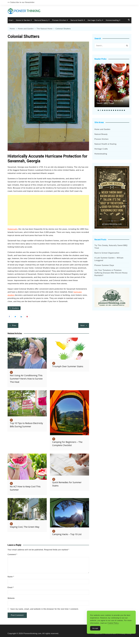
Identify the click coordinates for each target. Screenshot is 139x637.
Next (82, 325)
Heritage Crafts (95, 20)
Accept (95, 628)
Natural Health (77, 20)
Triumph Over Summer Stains (67, 366)
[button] (98, 110)
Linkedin (22, 316)
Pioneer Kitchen (59, 20)
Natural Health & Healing (105, 144)
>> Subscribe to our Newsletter (21, 2)
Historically (12, 229)
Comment (12, 554)
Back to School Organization (106, 253)
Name (11, 577)
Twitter (16, 316)
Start (11, 20)
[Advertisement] (48, 210)
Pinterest (28, 316)
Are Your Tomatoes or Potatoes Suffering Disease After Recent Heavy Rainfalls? (110, 272)
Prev (14, 325)
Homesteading (112, 20)
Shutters (15, 308)
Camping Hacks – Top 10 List (67, 534)
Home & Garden (23, 20)
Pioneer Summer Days (104, 265)
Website (11, 598)
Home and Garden (102, 129)
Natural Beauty (41, 20)
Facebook (10, 316)
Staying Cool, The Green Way (24, 526)
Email (11, 587)
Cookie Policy (113, 623)
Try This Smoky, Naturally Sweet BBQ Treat (110, 102)
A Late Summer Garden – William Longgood (108, 259)
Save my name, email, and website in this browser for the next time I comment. (44, 609)
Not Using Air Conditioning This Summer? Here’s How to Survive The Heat (26, 378)
